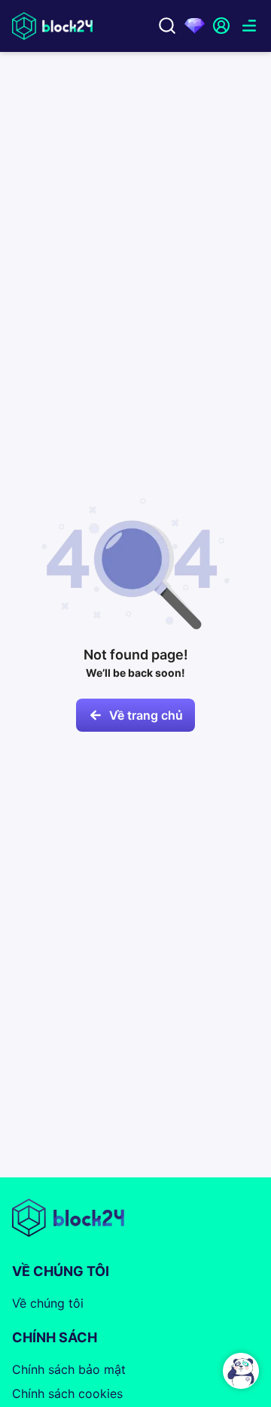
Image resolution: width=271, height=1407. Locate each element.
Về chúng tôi (48, 1303)
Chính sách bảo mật (69, 1369)
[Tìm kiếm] (167, 25)
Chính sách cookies (67, 1393)
